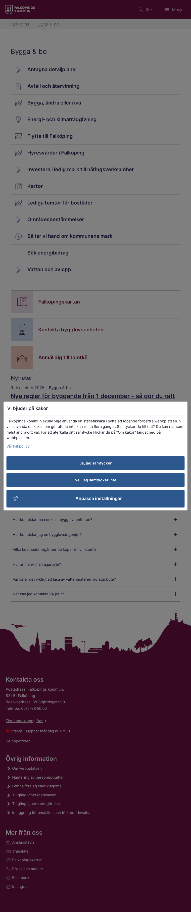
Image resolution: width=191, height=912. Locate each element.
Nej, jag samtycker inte (95, 480)
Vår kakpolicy (18, 446)
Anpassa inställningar (98, 498)
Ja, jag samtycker (96, 463)
